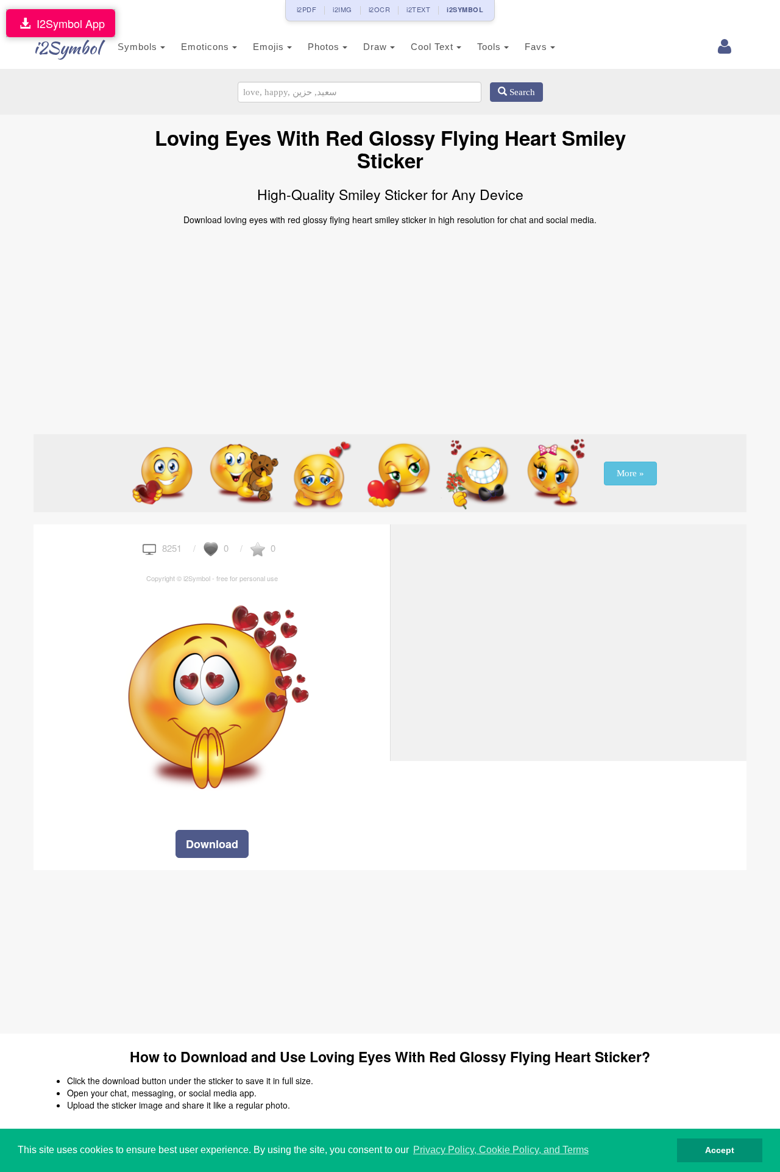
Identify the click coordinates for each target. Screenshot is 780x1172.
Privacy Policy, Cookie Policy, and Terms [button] (501, 1150)
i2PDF (307, 9)
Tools (490, 46)
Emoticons (206, 46)
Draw (376, 46)
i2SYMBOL (465, 9)
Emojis (270, 46)
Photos (325, 46)
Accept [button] (719, 1150)
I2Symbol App (67, 23)
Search (521, 92)
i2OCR (380, 9)
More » (630, 473)
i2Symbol (67, 47)
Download (212, 844)
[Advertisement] (390, 324)
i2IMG (342, 9)
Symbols (139, 46)
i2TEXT (418, 9)
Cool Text (433, 46)
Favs (537, 46)
